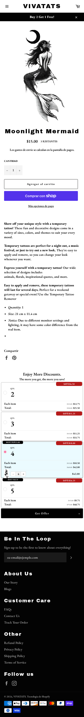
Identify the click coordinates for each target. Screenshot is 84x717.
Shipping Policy (14, 656)
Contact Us (12, 616)
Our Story (11, 582)
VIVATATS (42, 6)
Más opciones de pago (41, 206)
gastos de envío (24, 150)
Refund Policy (13, 643)
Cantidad (11, 161)
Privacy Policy (13, 649)
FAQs (8, 609)
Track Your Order (16, 622)
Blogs (7, 589)
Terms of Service (15, 662)
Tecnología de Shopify (38, 696)
